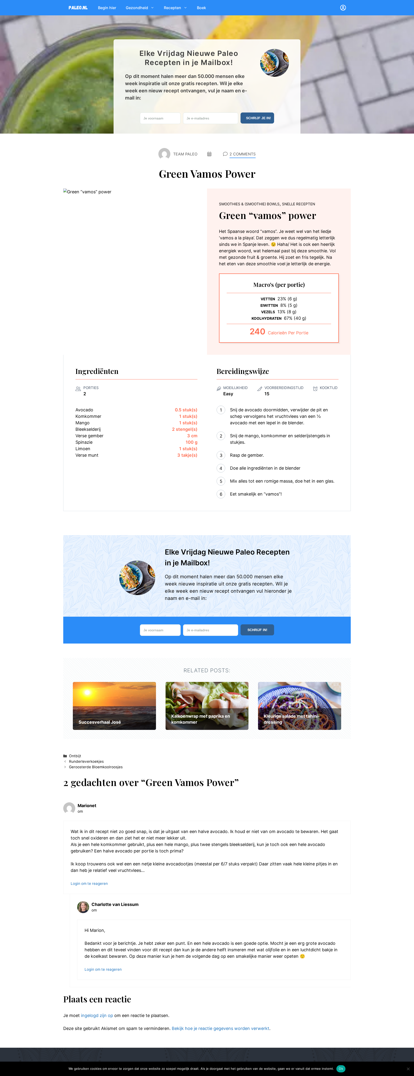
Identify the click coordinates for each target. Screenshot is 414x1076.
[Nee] (408, 1068)
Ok (341, 1068)
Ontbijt (75, 756)
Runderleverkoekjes (86, 761)
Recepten (172, 7)
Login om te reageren (89, 883)
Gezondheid (137, 7)
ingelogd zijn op (97, 1015)
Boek (201, 7)
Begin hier (107, 7)
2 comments (243, 154)
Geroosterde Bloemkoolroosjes (96, 767)
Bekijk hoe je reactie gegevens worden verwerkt (220, 1028)
